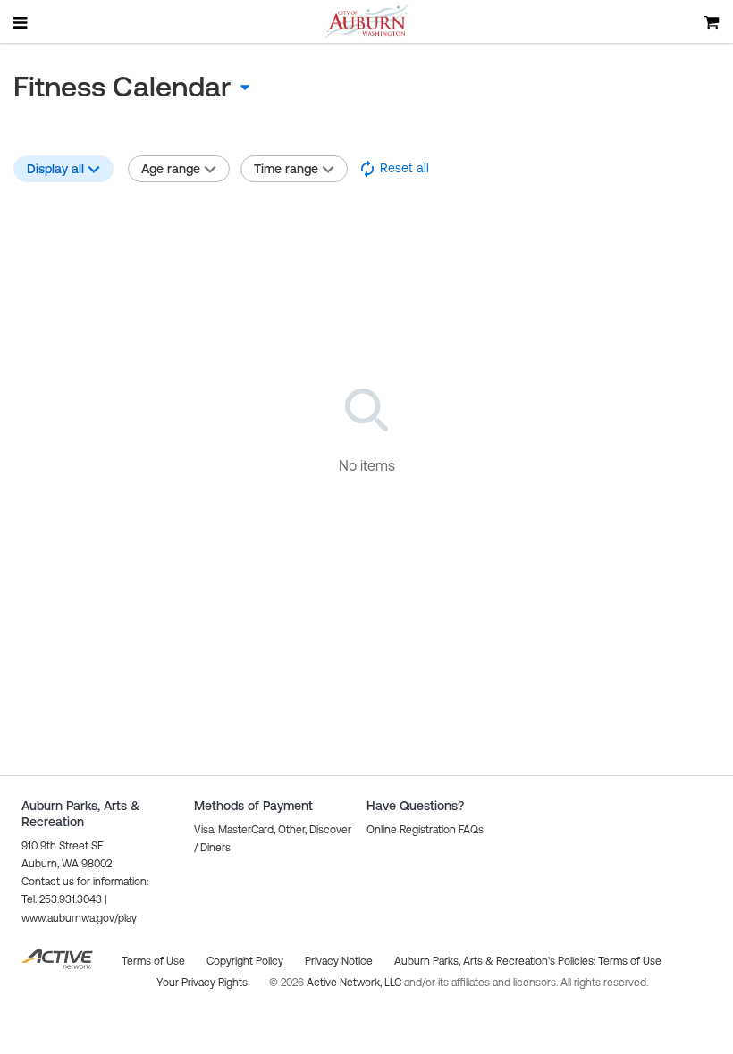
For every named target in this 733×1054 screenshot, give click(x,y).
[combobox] (156, 87)
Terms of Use (629, 961)
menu (21, 22)
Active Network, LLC (355, 982)
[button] (393, 169)
